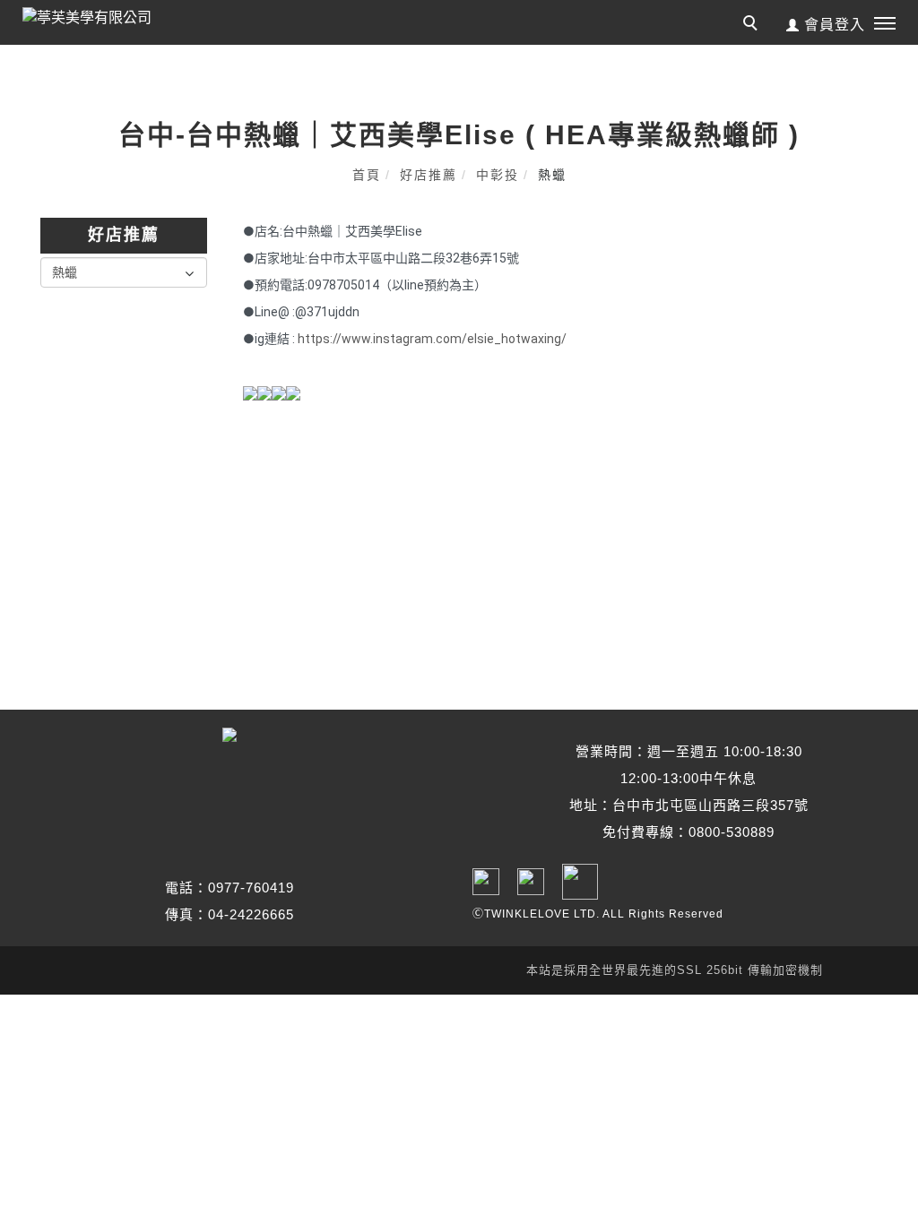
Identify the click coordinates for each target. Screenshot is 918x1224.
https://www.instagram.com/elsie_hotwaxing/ (432, 339)
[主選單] (885, 24)
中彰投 (497, 175)
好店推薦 (428, 175)
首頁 (366, 175)
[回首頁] (103, 18)
